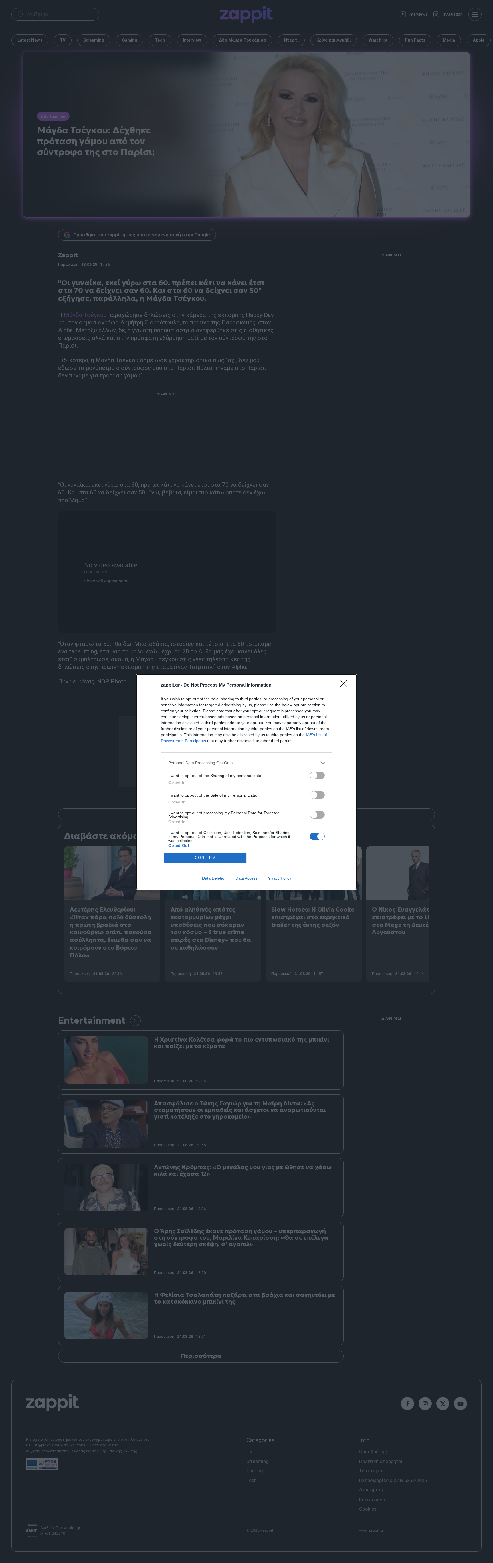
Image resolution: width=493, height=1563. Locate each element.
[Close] (345, 685)
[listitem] (246, 763)
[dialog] (246, 781)
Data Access (246, 878)
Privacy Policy (278, 878)
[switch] (317, 775)
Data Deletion (214, 878)
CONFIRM (205, 858)
